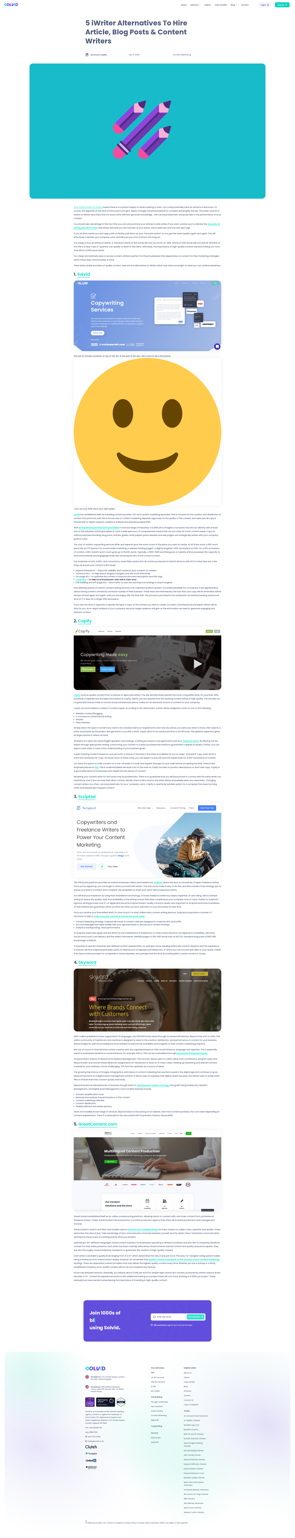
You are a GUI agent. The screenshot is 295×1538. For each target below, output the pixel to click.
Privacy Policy (130, 1523)
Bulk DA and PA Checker (194, 1434)
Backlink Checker (191, 1429)
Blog (233, 5)
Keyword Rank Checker (193, 1469)
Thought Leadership (159, 1402)
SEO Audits (155, 1391)
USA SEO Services (158, 1382)
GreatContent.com (97, 1124)
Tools (187, 1410)
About (184, 5)
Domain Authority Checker (195, 1438)
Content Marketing (182, 55)
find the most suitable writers (143, 1229)
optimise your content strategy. (153, 1085)
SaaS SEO (155, 1442)
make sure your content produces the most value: (119, 916)
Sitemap (154, 1523)
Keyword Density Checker (194, 1459)
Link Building (156, 1397)
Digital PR (155, 1420)
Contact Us (188, 1400)
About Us (188, 1373)
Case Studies (221, 5)
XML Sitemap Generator (194, 1503)
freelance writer (191, 741)
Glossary (187, 1391)
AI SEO (153, 1386)
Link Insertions (157, 1406)
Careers (187, 1395)
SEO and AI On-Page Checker (196, 1494)
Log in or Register (191, 1404)
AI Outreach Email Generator (196, 1416)
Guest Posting (157, 1411)
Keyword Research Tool (194, 1473)
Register (281, 5)
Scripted (87, 797)
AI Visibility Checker (192, 1420)
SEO (107, 1411)
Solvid (83, 274)
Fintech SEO (156, 1438)
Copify (85, 621)
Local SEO (81, 579)
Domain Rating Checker (194, 1450)
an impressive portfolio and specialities (99, 527)
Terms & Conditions (115, 1523)
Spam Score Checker (192, 1508)
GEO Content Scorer (192, 1455)
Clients (207, 5)
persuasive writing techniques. (192, 1053)
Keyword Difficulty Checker (195, 1464)
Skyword (87, 962)
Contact (245, 5)
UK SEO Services (157, 1377)
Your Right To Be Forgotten (176, 1523)
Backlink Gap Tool (191, 1425)
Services (194, 5)
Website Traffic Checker (194, 1512)
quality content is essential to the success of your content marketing (184, 1259)
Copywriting (156, 1426)
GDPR (161, 1523)
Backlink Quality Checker (194, 1478)
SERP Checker (189, 1499)
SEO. (97, 767)
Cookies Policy (144, 1523)
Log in (264, 5)
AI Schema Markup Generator (196, 1490)
